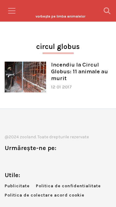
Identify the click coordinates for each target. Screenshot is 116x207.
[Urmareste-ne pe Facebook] (9, 161)
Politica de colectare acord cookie (44, 195)
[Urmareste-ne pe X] (19, 161)
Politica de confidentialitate (68, 186)
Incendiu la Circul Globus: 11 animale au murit (79, 71)
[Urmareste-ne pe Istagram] (29, 161)
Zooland (60, 16)
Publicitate (17, 186)
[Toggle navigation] (12, 11)
